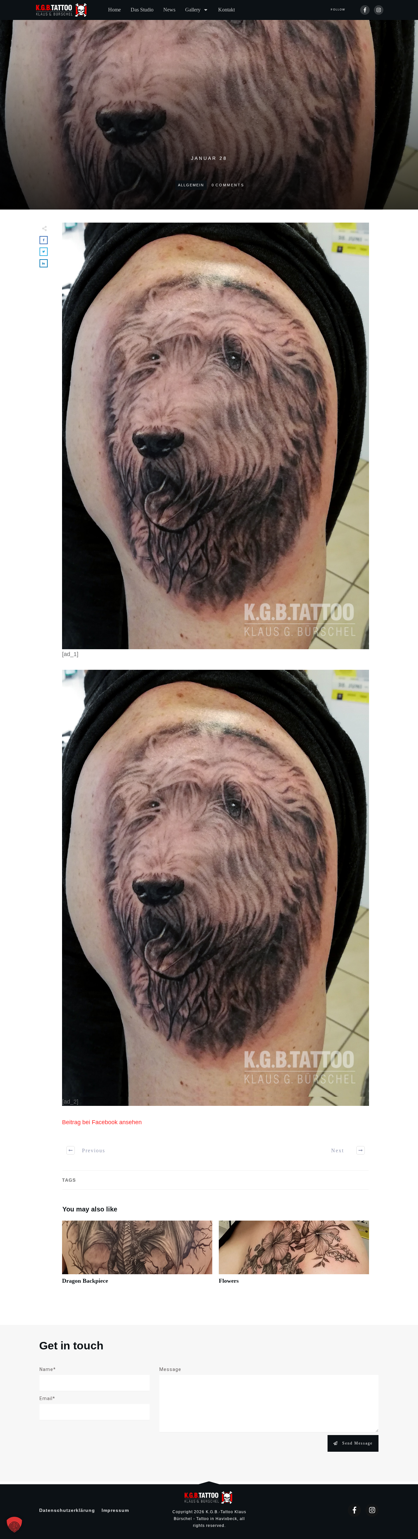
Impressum (115, 1510)
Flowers (294, 1256)
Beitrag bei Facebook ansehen (102, 1122)
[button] (14, 1524)
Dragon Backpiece (137, 1256)
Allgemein (191, 185)
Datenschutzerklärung (67, 1510)
